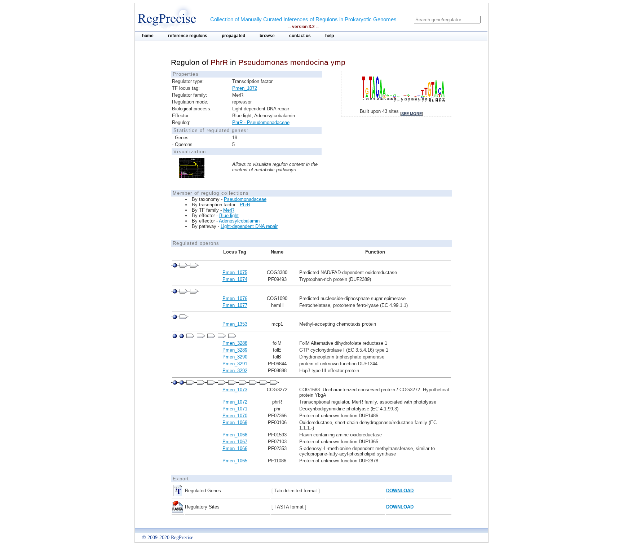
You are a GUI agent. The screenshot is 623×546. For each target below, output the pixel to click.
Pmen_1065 (234, 460)
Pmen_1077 (234, 305)
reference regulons (187, 36)
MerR (228, 210)
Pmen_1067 (234, 441)
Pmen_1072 (244, 88)
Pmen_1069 (234, 422)
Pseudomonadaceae (245, 199)
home (148, 36)
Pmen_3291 (234, 363)
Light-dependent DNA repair (249, 226)
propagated (233, 36)
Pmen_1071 (234, 408)
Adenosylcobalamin (239, 221)
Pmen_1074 (234, 279)
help (329, 36)
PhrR (245, 204)
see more (411, 113)
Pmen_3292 (234, 370)
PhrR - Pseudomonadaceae (261, 122)
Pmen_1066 (234, 448)
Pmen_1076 (234, 298)
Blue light (229, 215)
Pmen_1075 (234, 272)
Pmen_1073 (234, 389)
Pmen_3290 (234, 357)
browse (267, 36)
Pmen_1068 (234, 434)
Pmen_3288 (234, 343)
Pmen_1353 (234, 324)
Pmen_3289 (234, 350)
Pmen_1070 (234, 415)
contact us (300, 36)
